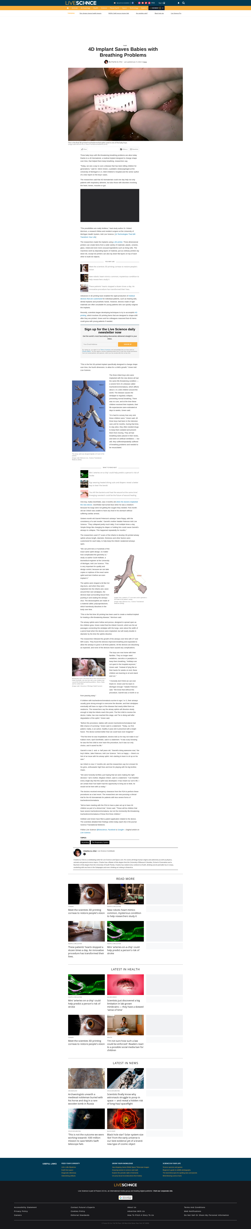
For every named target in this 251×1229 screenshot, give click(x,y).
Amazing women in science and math (125, 1170)
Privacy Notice (86, 351)
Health (95, 8)
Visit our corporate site (162, 1191)
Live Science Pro (176, 13)
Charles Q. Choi (116, 62)
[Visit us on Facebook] (132, 3)
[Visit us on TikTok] (149, 3)
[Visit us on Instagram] (139, 3)
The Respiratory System (100, 842)
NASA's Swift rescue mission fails (118, 13)
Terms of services (105, 349)
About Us (131, 1207)
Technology (134, 8)
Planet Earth (114, 8)
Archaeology (85, 8)
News (145, 62)
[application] (109, 205)
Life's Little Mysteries (68, 1167)
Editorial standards (80, 1215)
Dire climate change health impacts (90, 13)
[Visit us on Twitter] (136, 3)
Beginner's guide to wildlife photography (177, 1170)
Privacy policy (21, 1211)
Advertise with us (136, 1211)
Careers (18, 1215)
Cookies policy (78, 1211)
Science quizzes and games (172, 1167)
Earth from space (67, 1170)
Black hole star (159, 13)
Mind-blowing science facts (172, 1176)
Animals (75, 8)
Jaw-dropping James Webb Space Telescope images (130, 1167)
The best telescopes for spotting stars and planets (180, 1173)
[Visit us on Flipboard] (146, 3)
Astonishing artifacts (68, 1176)
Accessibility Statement (25, 1207)
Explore (144, 8)
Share (85, 149)
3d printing (85, 842)
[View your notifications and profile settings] (179, 3)
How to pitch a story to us (140, 1215)
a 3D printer (117, 242)
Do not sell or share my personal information (206, 1215)
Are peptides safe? (142, 13)
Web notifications (192, 1211)
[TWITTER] (85, 854)
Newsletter (135, 149)
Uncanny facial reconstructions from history (127, 1176)
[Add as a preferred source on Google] (125, 1197)
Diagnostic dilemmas (68, 1173)
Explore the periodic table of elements (125, 1173)
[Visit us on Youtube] (142, 3)
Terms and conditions (194, 1207)
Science (104, 8)
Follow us (124, 149)
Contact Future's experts (83, 1207)
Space (124, 8)
